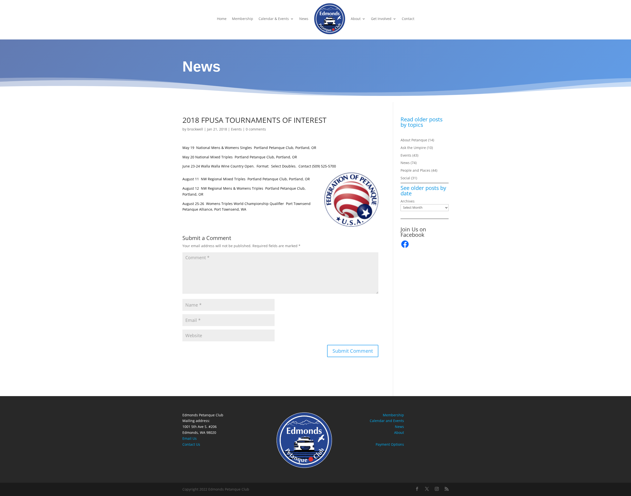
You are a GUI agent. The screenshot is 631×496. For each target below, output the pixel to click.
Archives (408, 201)
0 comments (256, 129)
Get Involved (381, 18)
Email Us (189, 438)
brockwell (195, 129)
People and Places (415, 170)
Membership (242, 18)
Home (222, 18)
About (356, 18)
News (303, 18)
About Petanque (414, 140)
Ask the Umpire (413, 147)
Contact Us (191, 444)
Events (236, 129)
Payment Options (390, 444)
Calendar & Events (274, 18)
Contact (408, 18)
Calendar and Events (387, 420)
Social (405, 178)
